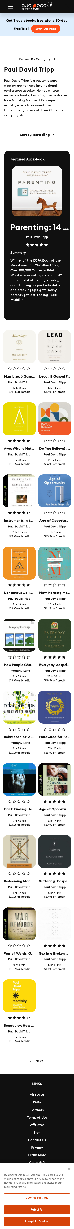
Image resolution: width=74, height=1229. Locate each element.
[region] (37, 1196)
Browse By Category (35, 59)
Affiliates (37, 1125)
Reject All (36, 1209)
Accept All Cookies (37, 1221)
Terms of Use (37, 1117)
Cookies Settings (37, 1197)
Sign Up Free (45, 28)
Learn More (37, 1155)
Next (40, 1061)
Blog (37, 1132)
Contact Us (37, 1140)
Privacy (37, 1147)
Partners (37, 1110)
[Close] (69, 1168)
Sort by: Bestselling (35, 135)
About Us (37, 1094)
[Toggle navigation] (10, 6)
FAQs (37, 1102)
